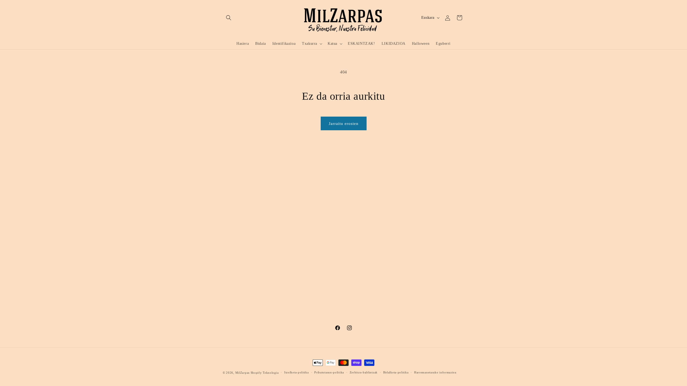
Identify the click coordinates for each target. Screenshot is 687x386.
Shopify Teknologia (265, 372)
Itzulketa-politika (296, 372)
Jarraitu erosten (344, 123)
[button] (229, 18)
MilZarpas (242, 372)
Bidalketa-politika (396, 372)
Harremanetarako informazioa (435, 372)
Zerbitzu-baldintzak (364, 372)
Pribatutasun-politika (329, 372)
